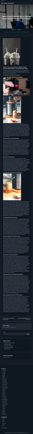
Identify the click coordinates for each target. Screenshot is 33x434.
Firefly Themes (26, 432)
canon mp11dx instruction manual (9, 342)
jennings (19, 20)
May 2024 (3, 410)
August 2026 (4, 370)
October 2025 (4, 385)
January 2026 (4, 381)
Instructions (4, 423)
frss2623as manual (7, 348)
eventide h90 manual (7, 344)
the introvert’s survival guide (8, 347)
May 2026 (3, 375)
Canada (3, 420)
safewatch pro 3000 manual (8, 345)
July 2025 (3, 390)
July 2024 (3, 407)
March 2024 (4, 413)
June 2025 (3, 391)
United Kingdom (4, 427)
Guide (3, 421)
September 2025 (5, 387)
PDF (2, 426)
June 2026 (3, 373)
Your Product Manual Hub (7, 3)
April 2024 (3, 411)
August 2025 (4, 388)
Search (4, 332)
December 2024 (4, 399)
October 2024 (4, 402)
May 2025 (3, 393)
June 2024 (3, 408)
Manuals (19, 29)
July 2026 (3, 372)
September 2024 (5, 404)
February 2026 (4, 379)
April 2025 (3, 394)
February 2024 (4, 414)
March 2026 (4, 378)
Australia (3, 418)
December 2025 (4, 382)
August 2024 (4, 405)
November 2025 (4, 384)
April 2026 (3, 376)
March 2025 (4, 396)
